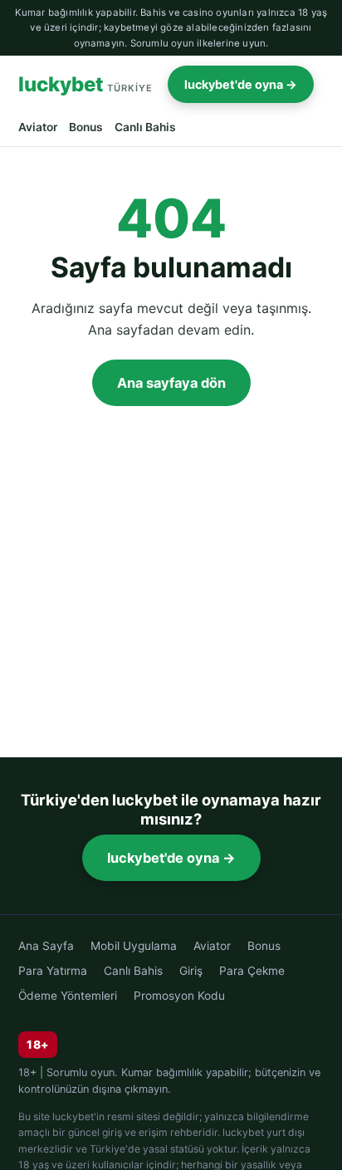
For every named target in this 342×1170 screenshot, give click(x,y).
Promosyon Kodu (179, 995)
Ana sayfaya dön (171, 382)
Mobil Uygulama (133, 945)
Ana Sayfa (46, 945)
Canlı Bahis (145, 127)
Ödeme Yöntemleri (67, 995)
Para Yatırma (52, 970)
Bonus (86, 127)
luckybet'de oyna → (240, 84)
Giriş (191, 970)
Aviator (37, 127)
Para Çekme (252, 970)
